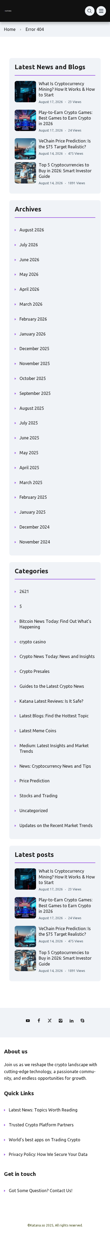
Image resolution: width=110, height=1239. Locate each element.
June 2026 (29, 259)
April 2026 (29, 289)
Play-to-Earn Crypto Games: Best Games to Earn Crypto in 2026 (65, 118)
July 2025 (28, 422)
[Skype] (82, 1020)
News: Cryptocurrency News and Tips (55, 766)
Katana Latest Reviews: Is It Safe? (51, 701)
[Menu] (101, 11)
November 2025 (34, 363)
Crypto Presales (34, 671)
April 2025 (29, 467)
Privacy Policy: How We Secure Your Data (48, 1154)
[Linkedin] (71, 1020)
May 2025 (28, 452)
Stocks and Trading (38, 795)
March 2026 (30, 304)
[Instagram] (60, 1020)
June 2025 (29, 437)
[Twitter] (49, 1020)
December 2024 (34, 527)
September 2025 (35, 393)
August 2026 (31, 229)
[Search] (90, 11)
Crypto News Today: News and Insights (57, 656)
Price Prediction (34, 780)
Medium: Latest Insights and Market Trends (54, 748)
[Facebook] (39, 1020)
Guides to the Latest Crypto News (51, 686)
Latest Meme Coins (37, 730)
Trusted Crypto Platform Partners (41, 1124)
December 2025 (34, 348)
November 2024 (34, 541)
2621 (24, 591)
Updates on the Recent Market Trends (56, 825)
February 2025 (33, 497)
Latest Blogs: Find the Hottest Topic (54, 715)
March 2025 (30, 482)
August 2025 (31, 408)
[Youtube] (28, 1020)
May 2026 (28, 274)
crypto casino (32, 641)
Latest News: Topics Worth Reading (43, 1109)
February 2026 (33, 319)
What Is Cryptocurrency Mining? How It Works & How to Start (67, 89)
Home (9, 29)
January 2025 (32, 512)
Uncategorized (33, 810)
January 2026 (32, 334)
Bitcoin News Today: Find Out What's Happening (55, 624)
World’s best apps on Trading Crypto (44, 1139)
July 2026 (28, 244)
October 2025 (32, 378)
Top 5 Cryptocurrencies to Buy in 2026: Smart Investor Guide (65, 170)
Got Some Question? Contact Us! (40, 1190)
